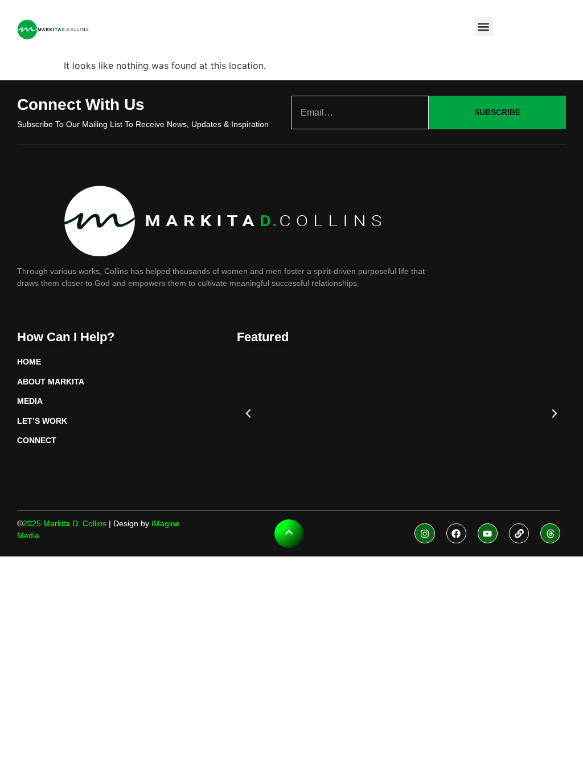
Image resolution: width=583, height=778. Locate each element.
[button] (483, 26)
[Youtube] (488, 533)
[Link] (519, 533)
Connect (36, 440)
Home (29, 361)
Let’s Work (42, 420)
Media (30, 401)
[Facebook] (456, 533)
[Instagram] (424, 533)
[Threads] (550, 533)
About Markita (50, 381)
